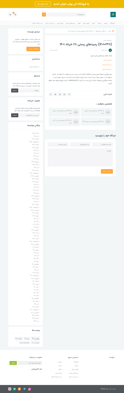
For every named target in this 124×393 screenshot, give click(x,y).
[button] (15, 14)
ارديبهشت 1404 (34, 173)
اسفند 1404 (35, 145)
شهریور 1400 (35, 298)
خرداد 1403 (35, 204)
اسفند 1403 (35, 179)
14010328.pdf (108, 60)
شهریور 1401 (35, 264)
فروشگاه (112, 23)
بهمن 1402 (36, 216)
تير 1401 (36, 270)
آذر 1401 (36, 256)
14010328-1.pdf (107, 65)
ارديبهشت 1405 (34, 142)
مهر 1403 (36, 193)
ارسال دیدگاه (107, 171)
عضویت (15, 115)
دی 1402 (36, 218)
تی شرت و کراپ (50, 23)
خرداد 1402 (35, 238)
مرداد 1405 (35, 133)
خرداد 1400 (36, 307)
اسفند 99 (18, 338)
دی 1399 (36, 321)
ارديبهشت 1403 (34, 207)
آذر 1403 (36, 187)
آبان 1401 (36, 258)
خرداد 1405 (35, 139)
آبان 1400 (36, 292)
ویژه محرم (60, 23)
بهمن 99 (35, 338)
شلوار (79, 23)
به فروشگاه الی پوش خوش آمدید (71, 4)
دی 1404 (36, 150)
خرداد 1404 (35, 170)
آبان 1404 (36, 156)
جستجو (15, 90)
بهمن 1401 (36, 250)
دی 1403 (36, 184)
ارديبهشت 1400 (34, 310)
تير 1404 (36, 167)
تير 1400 (36, 304)
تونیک (99, 23)
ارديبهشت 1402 (34, 241)
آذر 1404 (36, 153)
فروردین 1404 (35, 176)
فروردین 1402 (35, 244)
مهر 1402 (36, 227)
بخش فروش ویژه (42, 4)
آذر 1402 (36, 221)
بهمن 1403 (35, 182)
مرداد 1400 (36, 301)
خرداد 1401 (36, 273)
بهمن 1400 (36, 284)
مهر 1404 (36, 159)
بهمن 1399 (35, 318)
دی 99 (27, 338)
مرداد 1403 (35, 199)
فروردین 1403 (35, 210)
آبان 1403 (36, 190)
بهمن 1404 (36, 147)
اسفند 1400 (35, 281)
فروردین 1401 (35, 278)
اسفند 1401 (36, 247)
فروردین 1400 (35, 312)
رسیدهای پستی (70, 23)
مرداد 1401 (36, 267)
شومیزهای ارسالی (24, 343)
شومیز (105, 23)
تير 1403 (36, 201)
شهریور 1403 (35, 196)
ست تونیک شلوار (37, 23)
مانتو (93, 23)
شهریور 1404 (35, 162)
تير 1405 (36, 136)
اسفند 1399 (35, 315)
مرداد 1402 (36, 233)
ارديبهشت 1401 (34, 275)
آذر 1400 (36, 290)
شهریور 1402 (35, 230)
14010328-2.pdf (107, 69)
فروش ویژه (86, 23)
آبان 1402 (36, 224)
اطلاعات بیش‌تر (33, 49)
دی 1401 (36, 253)
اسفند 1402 (35, 213)
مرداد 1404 (36, 164)
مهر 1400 (36, 295)
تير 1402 (36, 236)
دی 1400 (36, 287)
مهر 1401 (36, 261)
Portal (103, 389)
